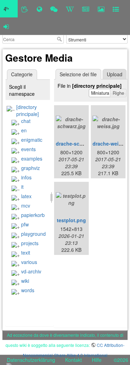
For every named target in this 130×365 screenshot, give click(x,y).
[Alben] (101, 8)
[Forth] (25, 8)
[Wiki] (69, 8)
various (29, 261)
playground (33, 233)
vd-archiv (31, 271)
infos (26, 177)
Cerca (60, 39)
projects (29, 243)
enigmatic (31, 139)
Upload (114, 74)
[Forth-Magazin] (86, 8)
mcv (25, 205)
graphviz (30, 167)
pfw (25, 224)
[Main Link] (9, 8)
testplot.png (71, 220)
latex (26, 196)
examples (31, 158)
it (22, 186)
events (28, 149)
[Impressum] (115, 8)
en (24, 130)
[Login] (6, 26)
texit (25, 252)
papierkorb (33, 214)
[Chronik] (39, 8)
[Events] (54, 8)
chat (26, 120)
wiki (25, 280)
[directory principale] (27, 110)
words (27, 290)
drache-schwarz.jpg (79, 143)
